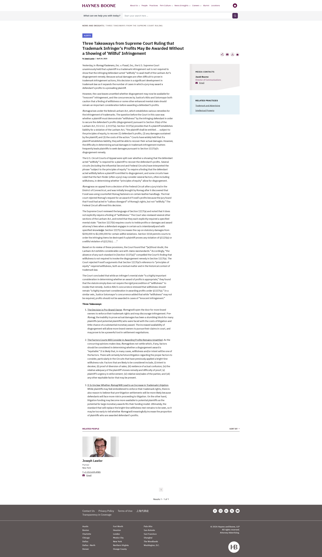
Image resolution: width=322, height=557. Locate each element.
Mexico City (118, 537)
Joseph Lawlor (90, 59)
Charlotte (86, 534)
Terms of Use (125, 511)
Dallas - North (88, 545)
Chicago (86, 537)
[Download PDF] (232, 54)
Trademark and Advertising (207, 105)
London (116, 534)
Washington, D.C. (151, 545)
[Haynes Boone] (99, 5)
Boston (85, 530)
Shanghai (148, 537)
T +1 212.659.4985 (91, 472)
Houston (117, 530)
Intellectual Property (204, 110)
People (145, 5)
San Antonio (149, 530)
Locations (215, 5)
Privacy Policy (106, 511)
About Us (134, 5)
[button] (237, 54)
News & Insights (181, 5)
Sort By (233, 428)
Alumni (206, 5)
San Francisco (150, 534)
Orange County (120, 549)
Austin (85, 526)
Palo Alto (148, 526)
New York (86, 468)
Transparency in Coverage (96, 514)
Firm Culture (165, 5)
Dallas (85, 541)
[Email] (227, 54)
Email (201, 83)
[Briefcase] (235, 5)
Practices (154, 5)
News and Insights (93, 25)
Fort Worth (118, 526)
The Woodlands (151, 541)
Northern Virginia (121, 545)
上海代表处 (142, 511)
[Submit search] (235, 15)
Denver (85, 549)
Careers (195, 5)
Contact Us (88, 511)
